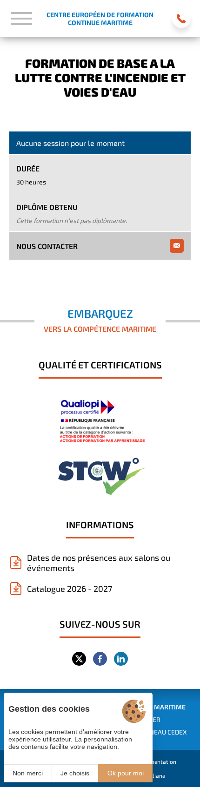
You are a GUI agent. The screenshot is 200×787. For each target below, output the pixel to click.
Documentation (156, 761)
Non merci (28, 773)
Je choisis (74, 773)
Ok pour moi (125, 773)
